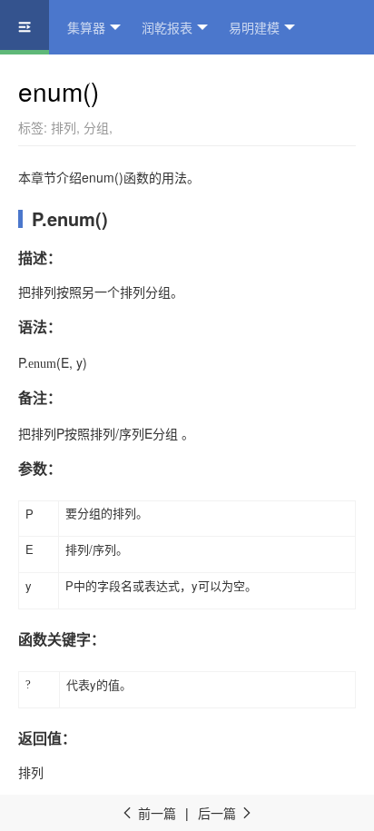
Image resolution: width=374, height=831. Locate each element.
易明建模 (254, 27)
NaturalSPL (147, 82)
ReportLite (48, 82)
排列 (63, 127)
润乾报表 (167, 27)
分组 (96, 127)
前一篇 (148, 813)
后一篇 (226, 813)
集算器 (86, 27)
